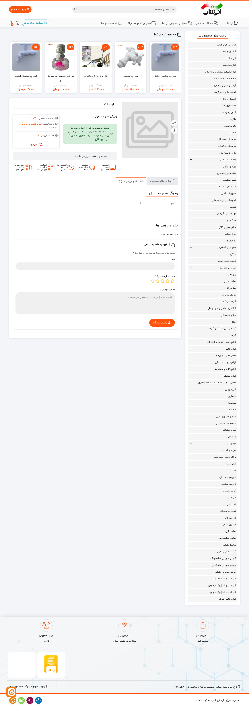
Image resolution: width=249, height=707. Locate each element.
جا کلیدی (231, 220)
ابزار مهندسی (229, 65)
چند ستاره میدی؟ (165, 276)
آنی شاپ (231, 58)
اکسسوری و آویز (227, 105)
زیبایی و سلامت (228, 268)
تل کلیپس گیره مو (226, 214)
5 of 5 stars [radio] (152, 281)
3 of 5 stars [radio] (162, 281)
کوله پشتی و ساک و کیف (222, 328)
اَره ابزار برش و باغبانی (225, 85)
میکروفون (231, 437)
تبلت (233, 470)
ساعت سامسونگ (227, 538)
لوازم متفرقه (229, 376)
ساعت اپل (230, 531)
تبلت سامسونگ (228, 511)
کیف (233, 335)
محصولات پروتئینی (226, 416)
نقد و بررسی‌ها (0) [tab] (129, 181)
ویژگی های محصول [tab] (161, 181)
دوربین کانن (230, 518)
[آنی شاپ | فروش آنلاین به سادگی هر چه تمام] (212, 9)
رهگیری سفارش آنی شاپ (173, 23)
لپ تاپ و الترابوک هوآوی (222, 592)
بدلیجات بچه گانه (226, 139)
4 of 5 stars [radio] (157, 281)
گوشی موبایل (228, 491)
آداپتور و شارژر (228, 51)
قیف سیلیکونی (228, 301)
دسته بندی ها (109, 23)
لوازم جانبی (230, 349)
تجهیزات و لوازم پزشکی (224, 200)
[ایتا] (11, 692)
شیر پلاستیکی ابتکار (165, 76)
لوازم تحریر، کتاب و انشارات (221, 342)
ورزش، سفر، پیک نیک (225, 457)
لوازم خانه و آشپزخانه (225, 369)
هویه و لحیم (229, 450)
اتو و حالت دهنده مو (225, 78)
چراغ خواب (230, 234)
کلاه (234, 322)
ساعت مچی (230, 281)
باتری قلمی (230, 126)
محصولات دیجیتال (226, 423)
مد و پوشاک (229, 430)
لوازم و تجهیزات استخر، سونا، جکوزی (217, 382)
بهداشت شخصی (227, 159)
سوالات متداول (204, 23)
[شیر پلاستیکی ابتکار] (165, 57)
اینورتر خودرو (229, 112)
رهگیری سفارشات (34, 23)
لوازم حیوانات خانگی (225, 362)
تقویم (233, 207)
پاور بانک (231, 464)
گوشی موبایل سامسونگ (223, 558)
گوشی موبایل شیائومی (224, 565)
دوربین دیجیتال (227, 477)
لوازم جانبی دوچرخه (226, 355)
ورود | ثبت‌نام (18, 9)
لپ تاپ (232, 497)
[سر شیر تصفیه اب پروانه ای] (61, 57)
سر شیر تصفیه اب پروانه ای (60, 78)
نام (173, 259)
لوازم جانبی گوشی (227, 599)
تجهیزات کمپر (228, 193)
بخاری (233, 132)
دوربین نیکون (229, 524)
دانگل (233, 254)
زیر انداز (232, 274)
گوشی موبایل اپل (226, 551)
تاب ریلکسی (229, 180)
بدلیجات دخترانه (227, 146)
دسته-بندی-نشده (227, 261)
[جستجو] (75, 9)
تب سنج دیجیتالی (226, 186)
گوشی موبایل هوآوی (225, 572)
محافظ (232, 409)
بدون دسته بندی (227, 153)
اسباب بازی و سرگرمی (225, 92)
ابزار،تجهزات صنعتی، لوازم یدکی (220, 72)
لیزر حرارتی (230, 389)
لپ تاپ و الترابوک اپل (224, 578)
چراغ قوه (231, 241)
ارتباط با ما (227, 23)
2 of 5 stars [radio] (167, 281)
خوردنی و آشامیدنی (226, 247)
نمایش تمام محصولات (138, 23)
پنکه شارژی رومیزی (226, 173)
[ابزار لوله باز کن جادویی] (96, 57)
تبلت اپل (231, 504)
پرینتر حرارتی (229, 166)
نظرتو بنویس (167, 289)
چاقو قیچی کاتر (227, 227)
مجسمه (232, 403)
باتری (233, 119)
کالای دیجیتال (228, 315)
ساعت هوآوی (229, 545)
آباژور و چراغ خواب (226, 45)
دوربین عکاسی (228, 484)
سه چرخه (231, 288)
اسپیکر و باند (229, 99)
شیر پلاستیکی (130, 76)
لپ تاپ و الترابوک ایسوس (222, 585)
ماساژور (232, 396)
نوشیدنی (231, 443)
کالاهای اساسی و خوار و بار (222, 308)
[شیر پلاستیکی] (131, 57)
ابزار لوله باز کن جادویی (95, 76)
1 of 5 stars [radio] (172, 281)
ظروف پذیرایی (228, 295)
